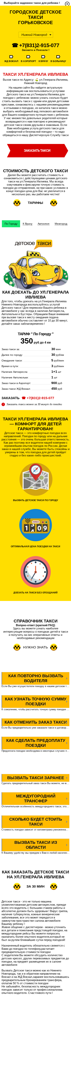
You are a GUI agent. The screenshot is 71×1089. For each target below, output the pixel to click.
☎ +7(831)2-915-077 (35, 45)
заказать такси (37, 150)
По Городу (11, 223)
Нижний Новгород (34, 34)
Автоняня (43, 223)
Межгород (61, 223)
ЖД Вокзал (11, 61)
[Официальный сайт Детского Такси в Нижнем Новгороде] (67, 4)
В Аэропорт (28, 61)
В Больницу (58, 61)
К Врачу (43, 61)
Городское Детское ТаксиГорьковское (36, 17)
